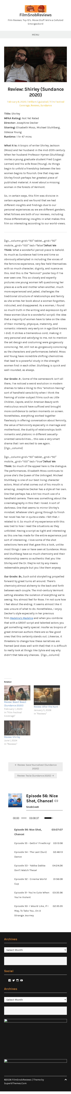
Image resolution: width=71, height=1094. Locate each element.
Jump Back (56, 818)
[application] (35, 818)
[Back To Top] (65, 1080)
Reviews (35, 105)
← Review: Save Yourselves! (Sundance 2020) (36, 766)
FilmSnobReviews (35, 14)
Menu (35, 34)
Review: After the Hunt (46, 706)
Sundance (46, 105)
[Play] (10, 818)
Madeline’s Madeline (21, 618)
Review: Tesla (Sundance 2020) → (35, 775)
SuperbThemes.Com (15, 1083)
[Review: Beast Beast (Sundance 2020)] (17, 692)
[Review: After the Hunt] (47, 695)
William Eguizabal (38, 101)
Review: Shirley (12, 737)
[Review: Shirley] (17, 728)
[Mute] (42, 818)
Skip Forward (62, 818)
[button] (35, 832)
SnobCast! (32, 807)
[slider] (24, 818)
